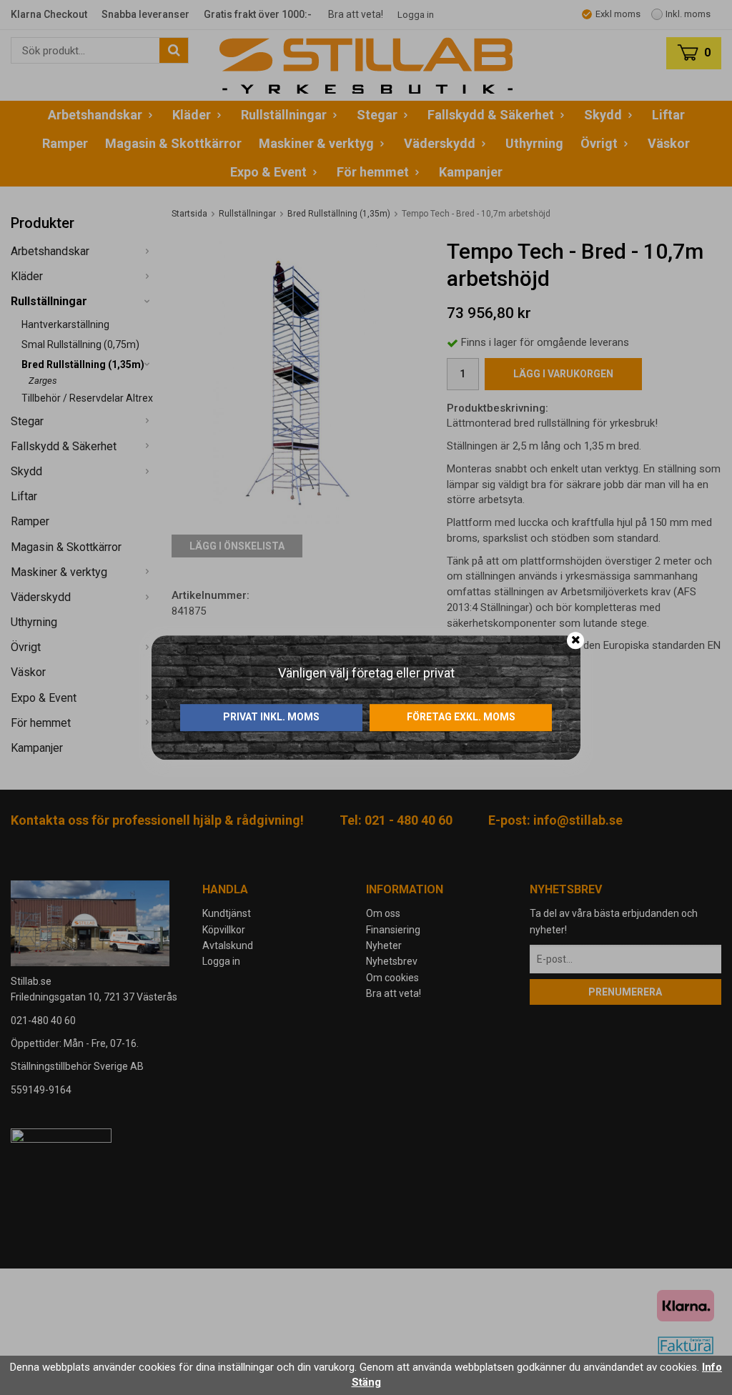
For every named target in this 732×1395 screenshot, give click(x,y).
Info (712, 1367)
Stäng (366, 1382)
